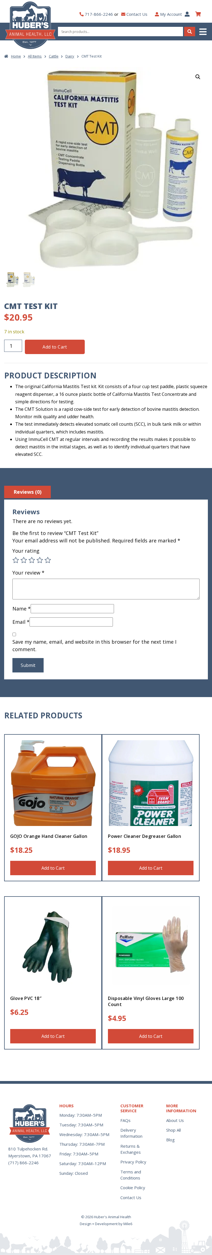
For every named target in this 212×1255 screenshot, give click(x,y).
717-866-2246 (99, 14)
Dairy (69, 56)
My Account (171, 14)
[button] (203, 31)
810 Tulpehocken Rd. (28, 1149)
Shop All (173, 1130)
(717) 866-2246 (23, 1162)
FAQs (125, 1120)
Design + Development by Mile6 (106, 1223)
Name (21, 608)
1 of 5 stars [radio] (15, 560)
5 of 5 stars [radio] (47, 560)
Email (21, 622)
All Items (35, 56)
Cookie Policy (132, 1187)
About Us (175, 1120)
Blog (170, 1139)
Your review (28, 572)
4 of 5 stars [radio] (39, 560)
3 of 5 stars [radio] (31, 560)
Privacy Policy (133, 1162)
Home (16, 56)
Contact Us (136, 14)
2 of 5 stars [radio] (23, 560)
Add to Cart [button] (53, 868)
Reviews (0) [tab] (27, 492)
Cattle (54, 56)
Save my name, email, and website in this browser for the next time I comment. (94, 645)
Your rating (25, 550)
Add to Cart (55, 347)
